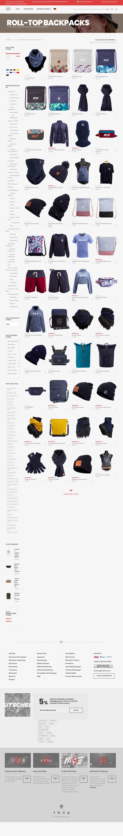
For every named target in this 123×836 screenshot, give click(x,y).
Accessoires (11, 91)
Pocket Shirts (15, 222)
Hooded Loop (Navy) (78, 443)
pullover (11, 453)
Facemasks (11, 161)
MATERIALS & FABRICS (44, 9)
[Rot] (18, 72)
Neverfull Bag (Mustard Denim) (56, 443)
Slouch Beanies (14, 157)
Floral (10, 423)
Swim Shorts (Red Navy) (31, 297)
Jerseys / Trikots (14, 208)
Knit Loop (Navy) (76, 335)
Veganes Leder (12, 373)
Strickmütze (12, 498)
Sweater (12, 214)
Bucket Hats (13, 124)
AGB (38, 676)
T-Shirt (11, 507)
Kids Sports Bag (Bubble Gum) (80, 223)
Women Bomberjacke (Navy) (56, 150)
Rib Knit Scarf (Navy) (77, 114)
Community (13, 670)
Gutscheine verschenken (17, 657)
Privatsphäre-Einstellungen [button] (47, 673)
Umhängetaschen (13, 294)
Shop (17, 9)
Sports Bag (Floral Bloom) (55, 76)
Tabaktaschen (12, 285)
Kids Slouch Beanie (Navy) (32, 223)
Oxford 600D (12, 364)
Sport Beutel (12, 478)
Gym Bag (11, 432)
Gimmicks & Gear (13, 172)
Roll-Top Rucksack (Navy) (102, 371)
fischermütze (11, 419)
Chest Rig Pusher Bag (54, 371)
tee (9, 514)
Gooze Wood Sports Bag (102, 475)
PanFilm (93, 787)
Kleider (12, 211)
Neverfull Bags (14, 300)
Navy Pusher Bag (53, 407)
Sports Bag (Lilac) (77, 76)
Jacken (12, 205)
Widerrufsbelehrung (44, 667)
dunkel (11, 415)
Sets (9, 265)
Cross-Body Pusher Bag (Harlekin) (102, 150)
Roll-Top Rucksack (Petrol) (79, 371)
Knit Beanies (13, 154)
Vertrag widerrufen (104, 676)
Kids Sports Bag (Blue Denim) (103, 223)
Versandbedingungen (73, 667)
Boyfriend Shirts (40, 22)
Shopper (12, 303)
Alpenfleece (11, 344)
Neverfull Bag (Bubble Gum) (103, 261)
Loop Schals (13, 104)
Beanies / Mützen (13, 121)
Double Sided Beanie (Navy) (33, 371)
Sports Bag (12, 492)
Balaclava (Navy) (76, 150)
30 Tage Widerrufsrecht (84, 1)
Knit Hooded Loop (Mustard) (32, 443)
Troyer (12, 226)
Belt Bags (13, 234)
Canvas (10, 351)
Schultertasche (12, 469)
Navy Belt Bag (29, 407)
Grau (10, 429)
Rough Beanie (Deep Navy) (79, 479)
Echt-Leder (11, 357)
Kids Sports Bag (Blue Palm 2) (33, 261)
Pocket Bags (13, 237)
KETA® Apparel (12, 184)
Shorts (11, 279)
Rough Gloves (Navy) (30, 479)
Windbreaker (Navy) (101, 443)
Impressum (41, 657)
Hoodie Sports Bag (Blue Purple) (81, 187)
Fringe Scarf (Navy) (101, 114)
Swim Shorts (13, 282)
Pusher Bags (13, 240)
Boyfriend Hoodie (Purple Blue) (33, 335)
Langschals (13, 101)
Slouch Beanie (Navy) (78, 407)
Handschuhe (13, 94)
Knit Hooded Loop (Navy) (103, 335)
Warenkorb (13, 673)
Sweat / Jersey (12, 370)
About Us (12, 676)
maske (10, 447)
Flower (11, 426)
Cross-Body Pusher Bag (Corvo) (33, 149)
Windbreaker (14, 112)
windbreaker (11, 529)
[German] (54, 9)
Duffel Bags (13, 297)
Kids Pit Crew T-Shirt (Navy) (103, 187)
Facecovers (13, 169)
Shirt (10, 475)
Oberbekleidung (13, 190)
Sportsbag (12, 489)
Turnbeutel (12, 517)
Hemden (12, 198)
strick (10, 495)
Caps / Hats (13, 127)
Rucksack (11, 459)
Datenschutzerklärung (45, 670)
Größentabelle (70, 673)
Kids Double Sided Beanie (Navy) (55, 224)
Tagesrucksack (12, 511)
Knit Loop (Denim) (29, 78)
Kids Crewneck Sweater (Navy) (56, 261)
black (10, 402)
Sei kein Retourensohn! (73, 676)
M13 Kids (10, 187)
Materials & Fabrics (72, 660)
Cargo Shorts (14, 273)
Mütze (10, 450)
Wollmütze (12, 532)
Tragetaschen (14, 306)
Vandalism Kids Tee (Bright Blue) (80, 261)
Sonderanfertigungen (73, 670)
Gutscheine (11, 181)
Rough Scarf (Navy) (53, 479)
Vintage (11, 525)
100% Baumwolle (13, 341)
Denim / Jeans (12, 354)
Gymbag (11, 435)
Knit (10, 438)
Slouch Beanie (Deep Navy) (103, 407)
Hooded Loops (14, 98)
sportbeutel (12, 481)
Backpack (11, 393)
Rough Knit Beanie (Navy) (55, 187)
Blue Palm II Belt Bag (101, 297)
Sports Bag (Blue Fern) (102, 76)
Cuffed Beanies (14, 130)
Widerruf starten (43, 663)
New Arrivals (28, 9)
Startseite (9, 39)
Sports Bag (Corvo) (30, 114)
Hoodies (12, 202)
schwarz (11, 472)
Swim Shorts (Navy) (53, 297)
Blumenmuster (12, 409)
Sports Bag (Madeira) (54, 114)
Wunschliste (13, 667)
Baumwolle (11, 347)
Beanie (10, 399)
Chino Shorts (13, 276)
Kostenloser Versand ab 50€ (14, 1)
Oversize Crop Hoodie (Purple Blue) (80, 298)
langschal (12, 441)
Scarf (10, 462)
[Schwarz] (7, 75)
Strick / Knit (11, 367)
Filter (18, 56)
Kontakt (12, 679)
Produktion (69, 663)
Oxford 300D (12, 360)
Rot (9, 456)
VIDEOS (27, 779)
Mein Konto (13, 663)
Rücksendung (42, 660)
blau (10, 405)
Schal (10, 465)
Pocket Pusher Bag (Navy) (55, 335)
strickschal (12, 501)
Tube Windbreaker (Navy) (32, 187)
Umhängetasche (12, 521)
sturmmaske (12, 504)
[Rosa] (14, 72)
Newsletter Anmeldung (17, 660)
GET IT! (76, 710)
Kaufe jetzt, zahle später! (109, 1)
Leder (10, 444)
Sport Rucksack (12, 485)
